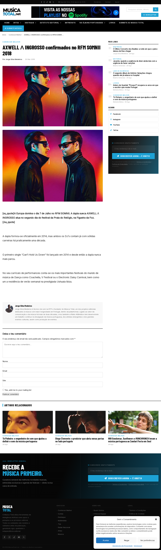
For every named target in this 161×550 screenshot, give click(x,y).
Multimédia (62, 521)
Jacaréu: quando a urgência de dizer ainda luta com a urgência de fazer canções (135, 62)
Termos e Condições (143, 162)
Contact (108, 2)
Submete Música (14, 28)
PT (86, 2)
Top (59, 524)
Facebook (117, 114)
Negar (126, 540)
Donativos (97, 2)
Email (5, 371)
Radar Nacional (64, 527)
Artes (60, 531)
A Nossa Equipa (100, 514)
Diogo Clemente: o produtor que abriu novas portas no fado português (79, 440)
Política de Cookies (136, 514)
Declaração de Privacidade (123, 546)
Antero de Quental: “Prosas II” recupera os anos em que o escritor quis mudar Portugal (135, 86)
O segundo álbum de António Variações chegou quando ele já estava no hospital (132, 74)
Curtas (60, 514)
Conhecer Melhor (15, 35)
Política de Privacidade (120, 164)
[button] (156, 519)
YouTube (116, 125)
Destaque (62, 517)
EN (90, 2)
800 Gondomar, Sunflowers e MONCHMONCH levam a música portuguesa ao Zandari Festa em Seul (132, 440)
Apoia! (117, 2)
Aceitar (106, 540)
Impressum (138, 546)
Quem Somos (99, 510)
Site (4, 380)
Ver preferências (147, 540)
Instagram (116, 119)
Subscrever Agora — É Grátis (135, 156)
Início (4, 35)
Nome (5, 361)
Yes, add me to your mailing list (17, 390)
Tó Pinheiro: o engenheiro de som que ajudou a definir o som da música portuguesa (135, 98)
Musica (61, 534)
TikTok (115, 130)
